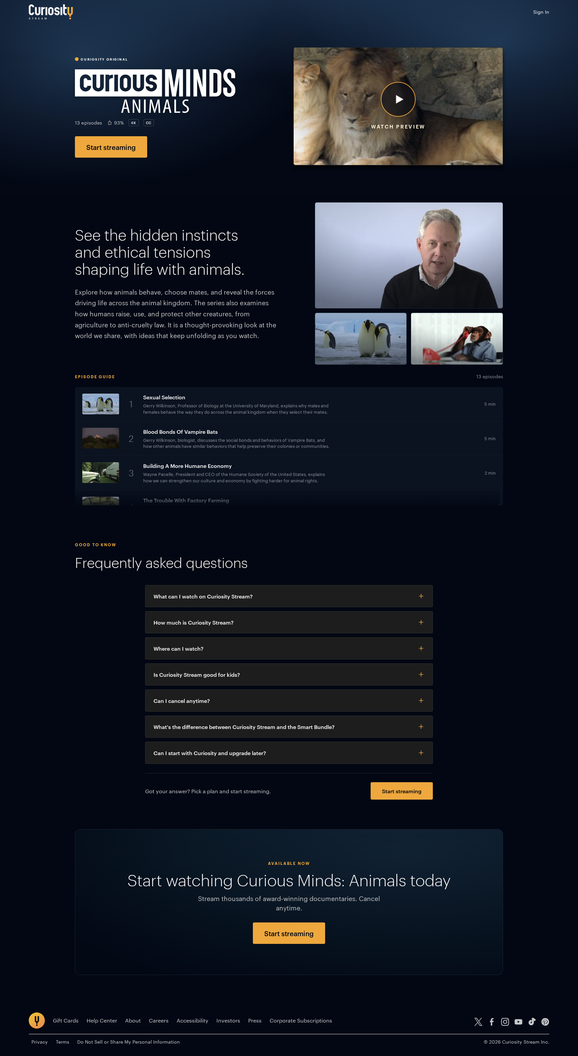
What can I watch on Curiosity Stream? (203, 596)
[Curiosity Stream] (51, 11)
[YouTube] (518, 1022)
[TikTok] (532, 1022)
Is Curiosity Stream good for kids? (197, 674)
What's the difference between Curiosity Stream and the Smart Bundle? (244, 726)
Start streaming (111, 147)
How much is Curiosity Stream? (193, 622)
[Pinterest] (545, 1022)
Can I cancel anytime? (182, 700)
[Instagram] (505, 1022)
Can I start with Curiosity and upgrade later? (210, 752)
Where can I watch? (178, 648)
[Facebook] (491, 1022)
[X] (478, 1022)
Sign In (541, 11)
